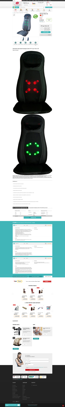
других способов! (20, 379)
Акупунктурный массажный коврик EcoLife (48, 313)
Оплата (30, 0)
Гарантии (33, 0)
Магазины (23, 0)
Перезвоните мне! (32, 369)
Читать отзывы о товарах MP (35, 276)
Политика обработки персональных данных (32, 405)
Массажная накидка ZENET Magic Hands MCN (40, 295)
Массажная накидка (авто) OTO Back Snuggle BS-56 (24, 295)
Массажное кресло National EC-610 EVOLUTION (17, 313)
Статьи (38, 0)
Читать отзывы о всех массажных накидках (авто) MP (20, 276)
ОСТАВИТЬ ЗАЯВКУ (46, 32)
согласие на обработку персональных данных (38, 367)
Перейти (46, 281)
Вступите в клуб (41, 21)
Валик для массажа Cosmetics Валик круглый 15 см (24, 313)
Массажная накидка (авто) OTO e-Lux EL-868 (32, 295)
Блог (41, 0)
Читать (24, 344)
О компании (49, 0)
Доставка (27, 0)
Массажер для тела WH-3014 (40, 313)
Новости (36, 0)
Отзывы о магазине (45, 0)
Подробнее (7, 405)
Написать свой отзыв (48, 276)
